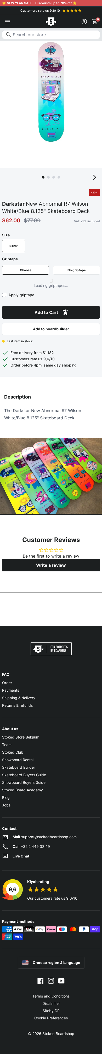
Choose (25, 270)
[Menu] (7, 21)
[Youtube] (61, 980)
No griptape (76, 270)
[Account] (84, 21)
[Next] (94, 177)
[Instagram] (51, 980)
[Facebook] (40, 980)
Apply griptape (21, 295)
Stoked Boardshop (58, 1033)
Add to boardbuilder (51, 329)
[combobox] (51, 34)
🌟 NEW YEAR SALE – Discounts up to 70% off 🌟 (39, 3)
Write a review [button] (51, 565)
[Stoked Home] (51, 21)
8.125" (14, 246)
